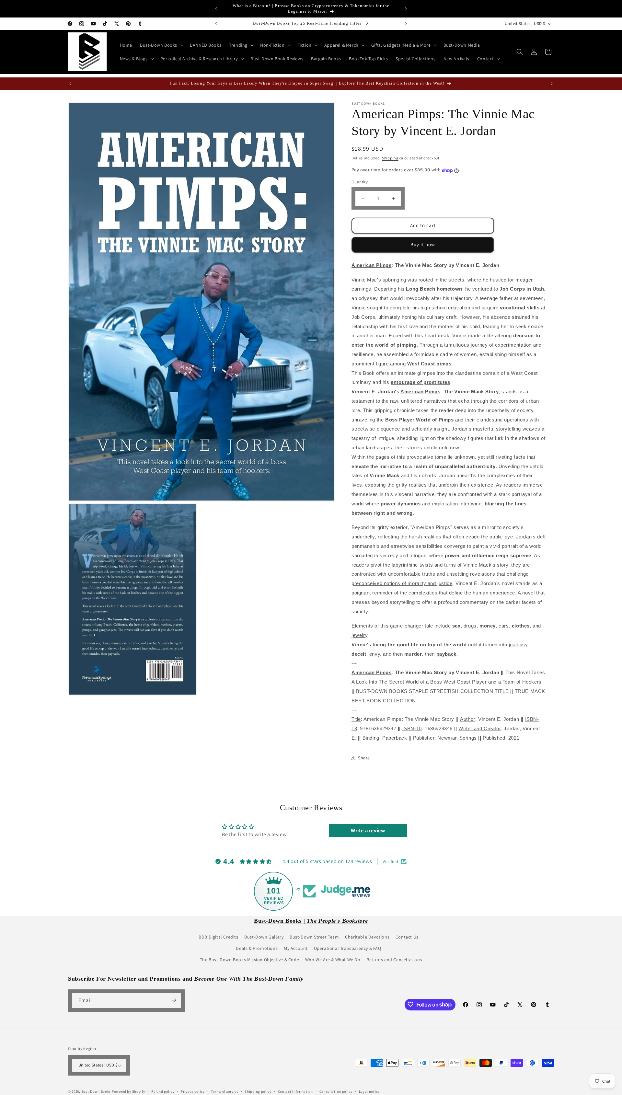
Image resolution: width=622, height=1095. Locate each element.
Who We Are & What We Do (333, 959)
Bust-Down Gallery (263, 936)
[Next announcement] (406, 9)
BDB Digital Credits (218, 936)
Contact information (295, 1091)
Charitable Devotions (367, 936)
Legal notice (369, 1091)
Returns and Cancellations (394, 959)
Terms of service (224, 1091)
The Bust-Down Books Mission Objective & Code (249, 959)
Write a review (368, 830)
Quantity (359, 182)
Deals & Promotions (257, 948)
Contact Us (407, 936)
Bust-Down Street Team (314, 936)
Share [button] (364, 758)
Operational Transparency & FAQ (347, 948)
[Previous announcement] (216, 9)
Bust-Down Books (96, 1091)
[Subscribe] (174, 1000)
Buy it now (422, 245)
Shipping (390, 158)
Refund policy (162, 1091)
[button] (161, 45)
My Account (296, 948)
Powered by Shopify (128, 1091)
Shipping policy (258, 1091)
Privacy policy (193, 1091)
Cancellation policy (335, 1091)
